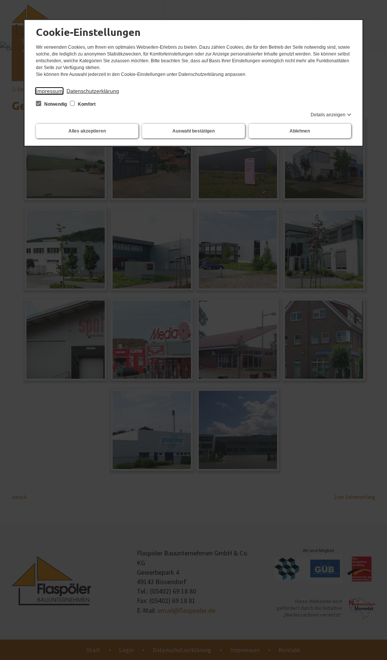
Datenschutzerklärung (93, 91)
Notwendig (55, 104)
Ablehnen (299, 131)
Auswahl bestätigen (193, 131)
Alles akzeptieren (87, 131)
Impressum (49, 91)
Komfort (86, 104)
